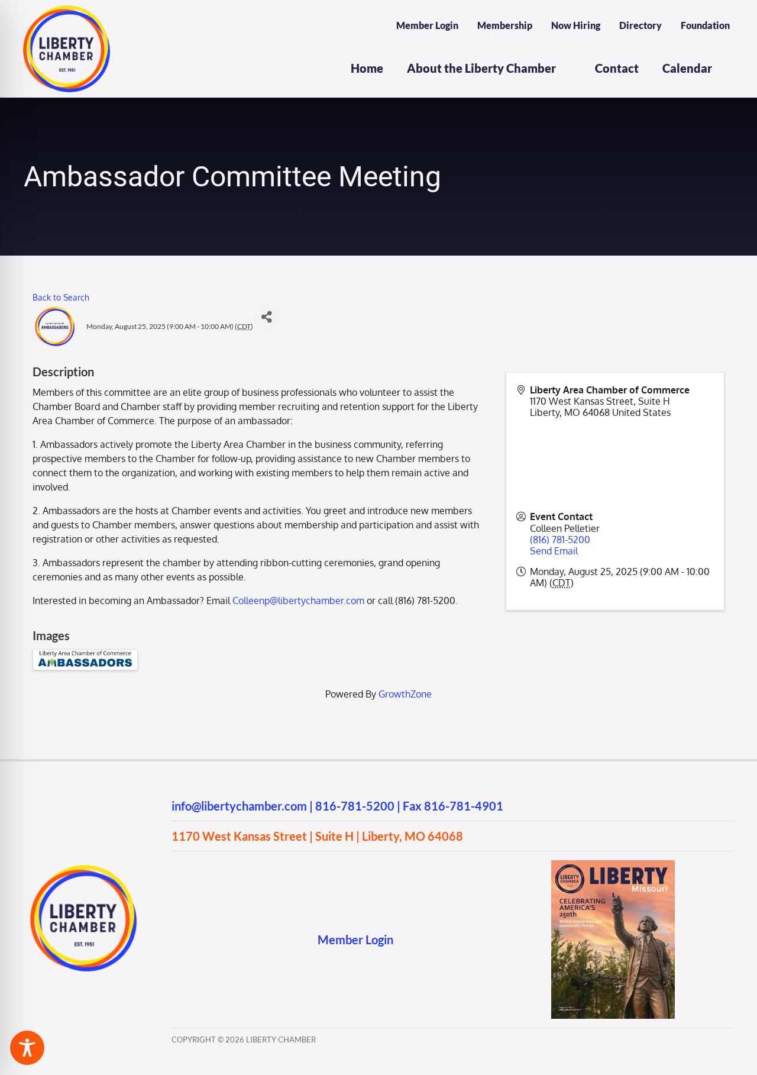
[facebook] (177, 939)
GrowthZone (405, 694)
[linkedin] (246, 939)
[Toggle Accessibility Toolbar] (27, 1047)
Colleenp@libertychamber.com (299, 600)
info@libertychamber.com (239, 806)
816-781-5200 (354, 806)
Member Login (355, 939)
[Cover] (613, 865)
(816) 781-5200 (560, 539)
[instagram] (200, 939)
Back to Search (61, 297)
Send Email (554, 551)
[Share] (266, 317)
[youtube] (223, 939)
